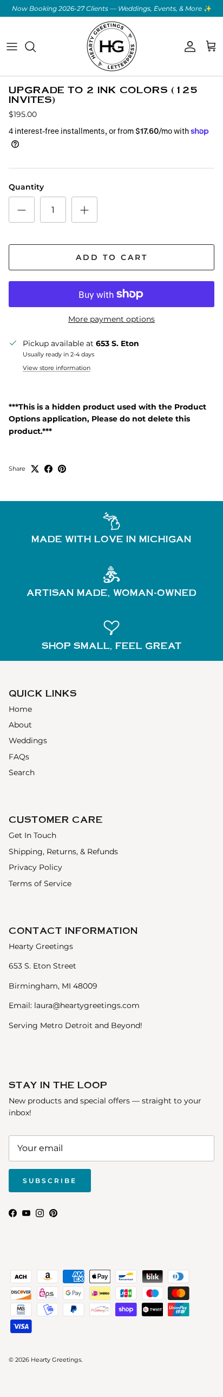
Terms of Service (40, 883)
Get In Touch (32, 835)
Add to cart (112, 257)
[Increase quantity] (84, 210)
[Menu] (12, 47)
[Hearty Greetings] (111, 46)
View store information (56, 368)
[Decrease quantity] (22, 210)
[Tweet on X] (35, 469)
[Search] (36, 47)
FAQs (19, 757)
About (20, 725)
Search (22, 772)
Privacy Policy (35, 867)
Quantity (26, 187)
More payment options (111, 319)
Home (20, 709)
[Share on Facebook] (48, 469)
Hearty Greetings (56, 1359)
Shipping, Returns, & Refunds (63, 851)
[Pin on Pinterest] (62, 469)
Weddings (28, 740)
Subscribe (50, 1181)
